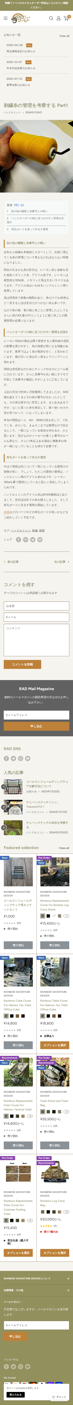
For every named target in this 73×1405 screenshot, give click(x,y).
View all (64, 36)
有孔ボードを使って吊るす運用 (29, 229)
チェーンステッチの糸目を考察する (47, 825)
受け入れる (16, 1394)
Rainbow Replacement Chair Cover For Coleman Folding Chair (18, 1207)
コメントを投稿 (22, 664)
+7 (66, 916)
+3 (66, 1111)
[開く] (51, 18)
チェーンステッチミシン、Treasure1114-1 (43, 804)
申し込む (36, 726)
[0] (66, 18)
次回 (6, 512)
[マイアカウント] (58, 18)
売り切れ (18, 945)
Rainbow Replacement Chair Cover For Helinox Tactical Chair (18, 1105)
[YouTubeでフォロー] (27, 758)
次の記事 (60, 561)
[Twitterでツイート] (32, 539)
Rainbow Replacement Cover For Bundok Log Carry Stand (54, 905)
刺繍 (35, 530)
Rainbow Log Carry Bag (52, 1203)
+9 (29, 1116)
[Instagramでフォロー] (20, 758)
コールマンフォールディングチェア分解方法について (47, 784)
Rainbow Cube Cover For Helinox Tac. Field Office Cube (17, 1005)
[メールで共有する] (39, 539)
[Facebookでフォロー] (6, 758)
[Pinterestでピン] (25, 539)
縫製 (42, 530)
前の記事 (13, 561)
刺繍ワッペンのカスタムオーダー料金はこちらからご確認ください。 (36, 5)
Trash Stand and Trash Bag (54, 1103)
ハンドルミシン (12, 112)
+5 (66, 1212)
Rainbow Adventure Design (17, 893)
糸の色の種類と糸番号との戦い (29, 211)
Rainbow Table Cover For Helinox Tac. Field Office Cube (54, 1005)
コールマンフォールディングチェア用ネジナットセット (18, 905)
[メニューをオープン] (5, 18)
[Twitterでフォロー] (13, 758)
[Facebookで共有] (18, 539)
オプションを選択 (55, 1045)
